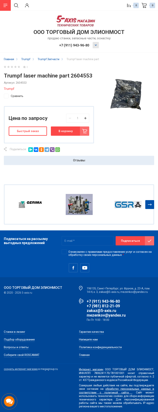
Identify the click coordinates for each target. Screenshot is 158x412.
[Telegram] (47, 149)
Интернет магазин (91, 369)
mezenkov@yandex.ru (106, 315)
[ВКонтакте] (36, 149)
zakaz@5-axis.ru (101, 310)
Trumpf (9, 89)
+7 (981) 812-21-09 (103, 306)
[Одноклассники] (41, 149)
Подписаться (130, 241)
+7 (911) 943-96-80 (74, 45)
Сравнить (17, 96)
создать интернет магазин (21, 369)
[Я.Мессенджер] (30, 149)
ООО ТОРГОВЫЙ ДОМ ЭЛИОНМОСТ (79, 32)
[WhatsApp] (57, 149)
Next (149, 204)
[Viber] (52, 149)
